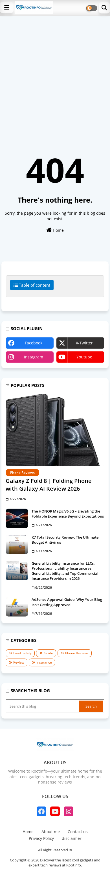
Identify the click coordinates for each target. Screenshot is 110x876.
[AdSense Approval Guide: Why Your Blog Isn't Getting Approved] (17, 607)
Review (18, 662)
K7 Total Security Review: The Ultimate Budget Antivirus (65, 540)
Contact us (78, 831)
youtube (84, 357)
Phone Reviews (77, 653)
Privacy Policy (41, 838)
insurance (44, 662)
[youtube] (55, 811)
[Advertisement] (55, 73)
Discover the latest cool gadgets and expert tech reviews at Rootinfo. (64, 863)
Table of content (34, 285)
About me (50, 831)
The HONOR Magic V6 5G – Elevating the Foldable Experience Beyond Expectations (68, 514)
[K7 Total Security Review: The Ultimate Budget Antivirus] (17, 544)
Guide (48, 653)
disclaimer (72, 838)
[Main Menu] (7, 7)
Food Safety (22, 653)
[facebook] (41, 811)
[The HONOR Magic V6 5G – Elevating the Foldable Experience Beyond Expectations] (17, 518)
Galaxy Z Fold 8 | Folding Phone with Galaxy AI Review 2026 (49, 484)
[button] (104, 7)
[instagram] (68, 811)
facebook (33, 343)
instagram (33, 357)
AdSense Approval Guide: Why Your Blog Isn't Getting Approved (67, 602)
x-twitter (84, 343)
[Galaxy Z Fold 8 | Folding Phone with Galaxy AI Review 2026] (55, 430)
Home (58, 230)
